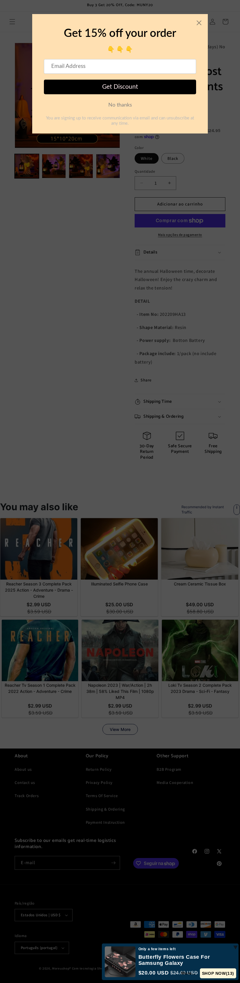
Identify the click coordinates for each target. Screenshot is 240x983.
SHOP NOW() (218, 973)
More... (188, 973)
